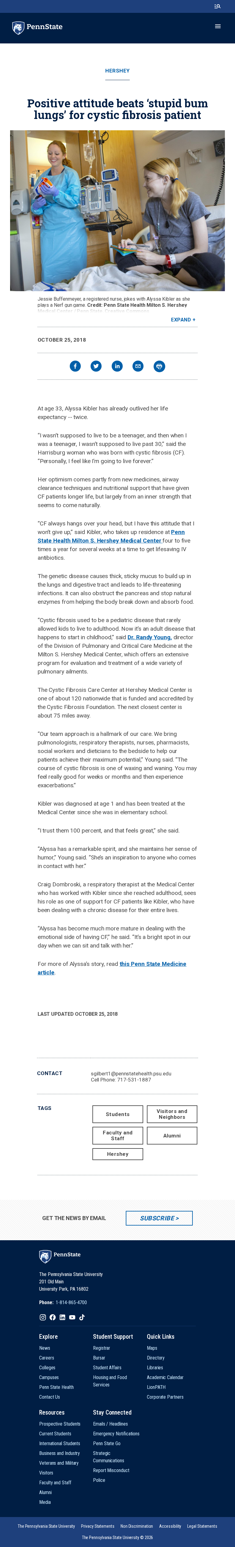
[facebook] (75, 367)
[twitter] (96, 367)
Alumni (172, 1136)
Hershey (117, 71)
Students (118, 1114)
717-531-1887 (134, 1080)
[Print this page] (159, 366)
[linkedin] (117, 367)
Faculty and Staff (118, 1135)
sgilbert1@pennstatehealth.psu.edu (131, 1073)
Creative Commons (127, 311)
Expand (181, 320)
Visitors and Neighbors (172, 1114)
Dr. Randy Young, (150, 637)
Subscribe (157, 1218)
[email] (138, 367)
